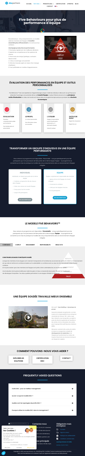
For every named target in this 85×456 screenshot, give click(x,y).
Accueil (29, 4)
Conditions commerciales (67, 439)
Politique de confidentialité (67, 435)
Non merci (7, 447)
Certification (60, 4)
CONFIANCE (6, 245)
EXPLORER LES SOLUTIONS (18, 359)
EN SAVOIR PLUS (25, 200)
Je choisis (19, 447)
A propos (70, 4)
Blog (76, 4)
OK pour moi (30, 447)
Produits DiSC (47, 4)
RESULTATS (59, 245)
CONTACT (66, 358)
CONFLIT (18, 245)
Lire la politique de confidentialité (10, 442)
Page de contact (64, 432)
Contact (50, 6)
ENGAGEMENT (30, 245)
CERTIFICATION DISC (42, 359)
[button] (3, 453)
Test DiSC (36, 4)
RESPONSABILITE (45, 245)
